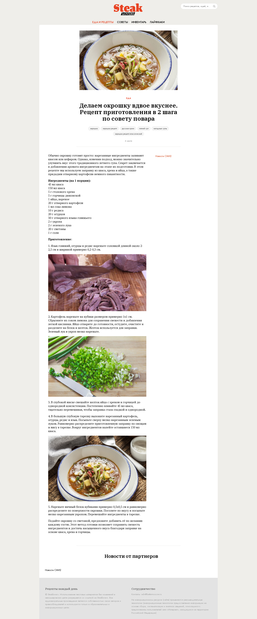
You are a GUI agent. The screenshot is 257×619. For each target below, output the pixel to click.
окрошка (94, 128)
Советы (122, 22)
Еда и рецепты (102, 22)
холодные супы (160, 128)
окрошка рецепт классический (128, 133)
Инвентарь (138, 22)
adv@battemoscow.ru (151, 594)
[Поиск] (214, 6)
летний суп (144, 128)
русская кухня (128, 128)
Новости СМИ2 (163, 156)
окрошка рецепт (110, 128)
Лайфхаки (157, 22)
